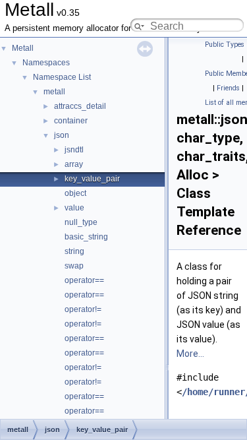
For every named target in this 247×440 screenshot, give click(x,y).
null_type (81, 222)
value (74, 207)
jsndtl (74, 149)
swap (74, 265)
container (71, 120)
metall (54, 91)
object (75, 193)
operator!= (83, 309)
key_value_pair (92, 178)
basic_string (86, 236)
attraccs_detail (80, 106)
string (74, 251)
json (61, 135)
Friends (228, 88)
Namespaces (46, 62)
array (74, 164)
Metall (23, 48)
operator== (84, 280)
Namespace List (62, 77)
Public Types (224, 44)
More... (190, 353)
